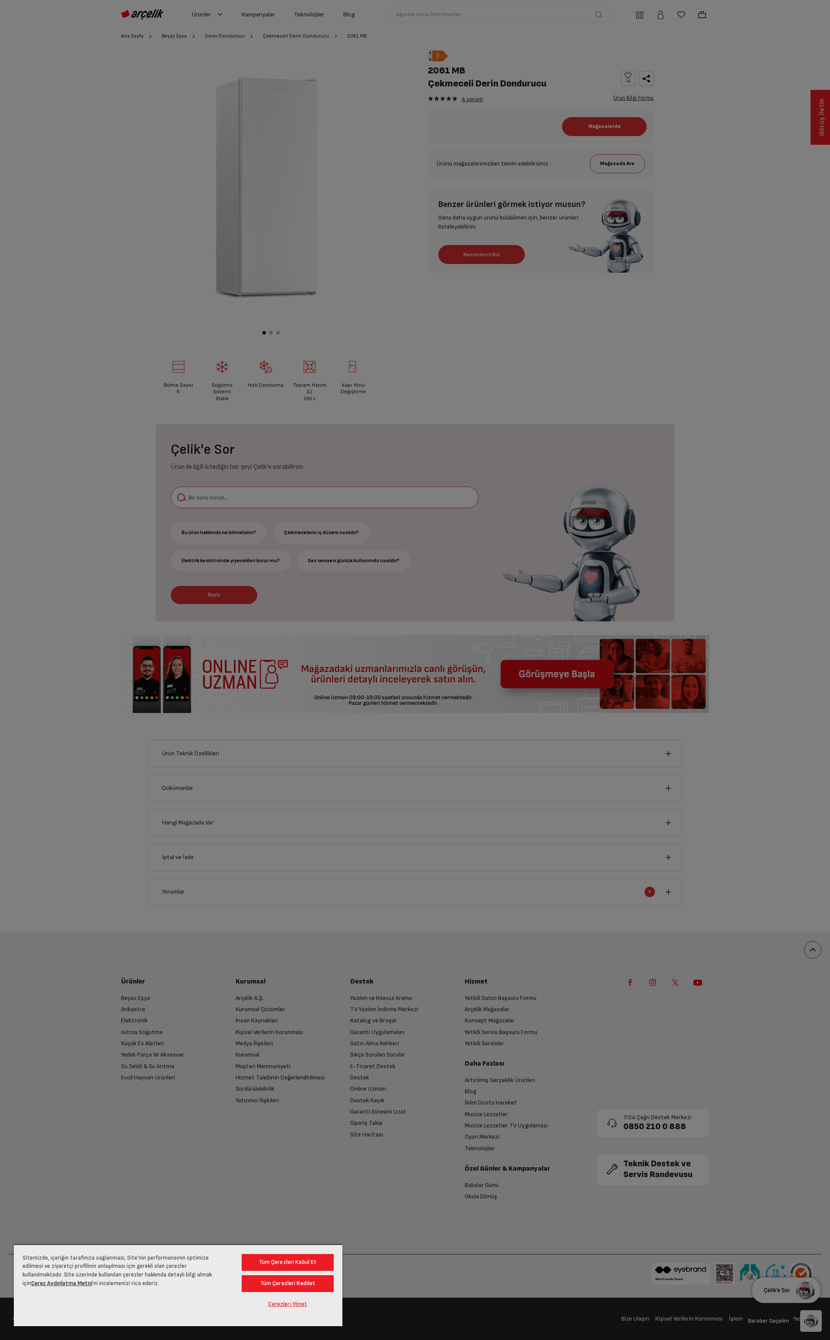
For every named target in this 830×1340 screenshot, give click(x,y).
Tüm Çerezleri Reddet (288, 1283)
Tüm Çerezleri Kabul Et (288, 1262)
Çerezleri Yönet (287, 1304)
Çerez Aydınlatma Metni (61, 1283)
